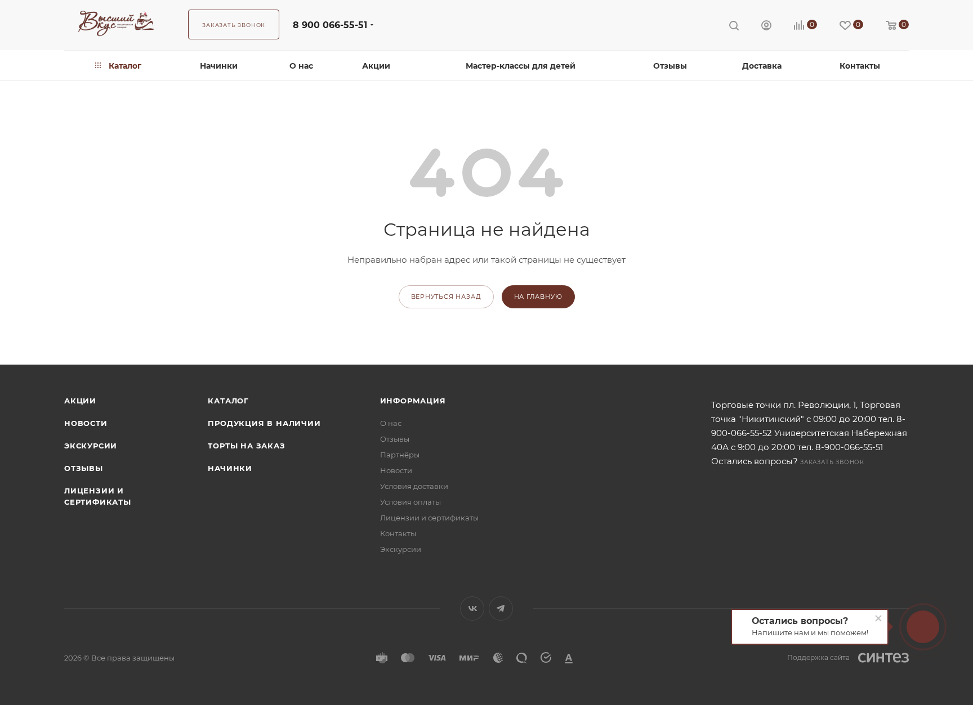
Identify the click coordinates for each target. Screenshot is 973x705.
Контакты (398, 533)
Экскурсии (90, 445)
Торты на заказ (246, 445)
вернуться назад (446, 296)
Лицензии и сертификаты (429, 517)
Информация (413, 400)
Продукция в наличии (264, 423)
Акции (80, 400)
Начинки (230, 468)
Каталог (228, 400)
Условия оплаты (410, 501)
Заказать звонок (832, 462)
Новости (86, 423)
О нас (390, 423)
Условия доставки (414, 486)
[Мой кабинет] (766, 27)
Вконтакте (472, 608)
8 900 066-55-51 (330, 25)
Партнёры (399, 454)
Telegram (501, 608)
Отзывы (83, 468)
